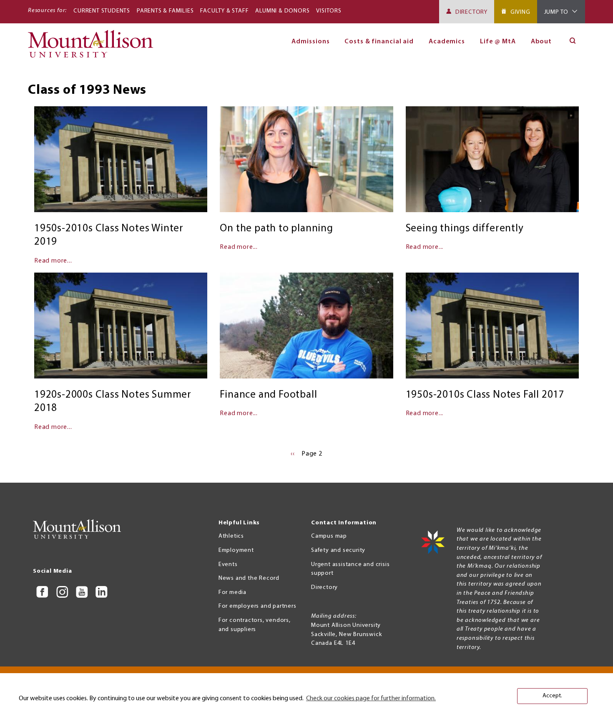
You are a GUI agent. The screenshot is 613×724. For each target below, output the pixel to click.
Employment (236, 550)
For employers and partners (257, 606)
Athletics (231, 536)
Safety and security (338, 550)
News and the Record (249, 578)
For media (232, 592)
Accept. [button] (552, 696)
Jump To (556, 12)
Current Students (101, 11)
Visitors (328, 11)
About (541, 41)
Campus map (329, 536)
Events (228, 564)
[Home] (94, 47)
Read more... (53, 261)
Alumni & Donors (282, 11)
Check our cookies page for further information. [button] (371, 698)
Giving (520, 12)
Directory (471, 12)
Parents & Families (165, 11)
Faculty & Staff (224, 11)
